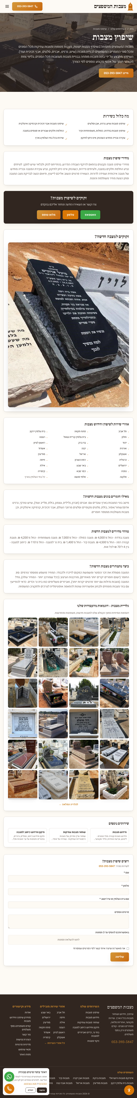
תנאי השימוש (30, 1083)
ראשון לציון (39, 443)
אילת (42, 465)
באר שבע (81, 465)
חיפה (42, 460)
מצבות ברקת (99, 1078)
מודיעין (41, 454)
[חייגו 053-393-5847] (9, 1089)
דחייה (30, 1090)
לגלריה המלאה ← (68, 804)
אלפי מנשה (80, 477)
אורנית (123, 448)
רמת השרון (80, 460)
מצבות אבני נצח (64, 1083)
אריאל (82, 454)
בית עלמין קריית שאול (75, 437)
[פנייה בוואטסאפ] (9, 1077)
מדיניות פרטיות (23, 1044)
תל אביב (122, 431)
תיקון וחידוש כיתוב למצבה (86, 1027)
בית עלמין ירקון (37, 431)
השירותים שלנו (118, 29)
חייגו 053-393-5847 (116, 73)
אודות (28, 1012)
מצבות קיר (64, 1078)
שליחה (119, 957)
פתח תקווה (80, 431)
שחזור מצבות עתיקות (88, 1022)
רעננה (42, 437)
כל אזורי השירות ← (54, 1043)
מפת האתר (25, 1054)
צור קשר (26, 1034)
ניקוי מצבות (93, 1041)
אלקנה (123, 477)
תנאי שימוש (24, 1049)
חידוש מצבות (92, 1017)
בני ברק (82, 443)
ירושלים (122, 465)
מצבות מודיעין (100, 1083)
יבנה (84, 448)
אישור (42, 1090)
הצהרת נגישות (23, 1039)
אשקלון (123, 454)
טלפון (70, 215)
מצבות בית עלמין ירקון (122, 1083)
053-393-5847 (107, 866)
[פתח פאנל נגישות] (129, 1090)
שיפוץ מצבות (92, 1012)
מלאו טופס (48, 215)
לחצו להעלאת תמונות (68, 940)
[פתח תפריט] (7, 6)
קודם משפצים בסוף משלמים (21, 1027)
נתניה (124, 471)
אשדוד (41, 448)
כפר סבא (81, 471)
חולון (124, 437)
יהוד (125, 443)
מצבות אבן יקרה (81, 1078)
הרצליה (123, 460)
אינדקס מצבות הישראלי (121, 1078)
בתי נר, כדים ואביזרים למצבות (88, 1034)
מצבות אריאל (83, 1083)
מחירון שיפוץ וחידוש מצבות (20, 1019)
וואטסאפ (90, 215)
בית (131, 29)
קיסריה (41, 471)
